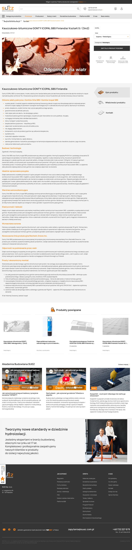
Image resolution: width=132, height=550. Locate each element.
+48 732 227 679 (92, 8)
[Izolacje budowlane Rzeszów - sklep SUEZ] (8, 8)
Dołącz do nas (112, 492)
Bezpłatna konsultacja (90, 485)
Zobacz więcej (123, 364)
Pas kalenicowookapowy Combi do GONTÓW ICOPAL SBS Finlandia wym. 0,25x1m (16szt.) (82, 342)
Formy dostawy (62, 485)
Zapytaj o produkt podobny (112, 48)
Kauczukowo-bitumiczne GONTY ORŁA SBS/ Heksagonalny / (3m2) (15, 342)
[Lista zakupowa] (115, 8)
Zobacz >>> (82, 2)
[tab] (113, 92)
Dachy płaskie (87, 488)
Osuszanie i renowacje (90, 495)
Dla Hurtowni (87, 511)
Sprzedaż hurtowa (88, 501)
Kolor (96, 33)
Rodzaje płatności (62, 488)
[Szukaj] (78, 9)
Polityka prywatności (63, 482)
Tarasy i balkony (88, 498)
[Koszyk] (128, 8)
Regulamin (60, 478)
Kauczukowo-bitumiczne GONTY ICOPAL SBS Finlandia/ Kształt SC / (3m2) (115, 342)
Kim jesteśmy (112, 478)
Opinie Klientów (113, 495)
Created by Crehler (125, 541)
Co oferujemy (112, 482)
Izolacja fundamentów (89, 492)
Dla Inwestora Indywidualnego (92, 518)
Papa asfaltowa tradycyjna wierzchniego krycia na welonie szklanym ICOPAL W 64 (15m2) (47, 342)
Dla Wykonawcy (87, 508)
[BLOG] (110, 379)
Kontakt (110, 488)
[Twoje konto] (122, 8)
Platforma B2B (61, 501)
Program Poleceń (88, 505)
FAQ (58, 495)
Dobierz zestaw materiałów (65, 498)
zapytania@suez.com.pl (81, 529)
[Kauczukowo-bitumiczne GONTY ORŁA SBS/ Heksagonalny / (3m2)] (16, 326)
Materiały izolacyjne (89, 478)
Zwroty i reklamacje (63, 492)
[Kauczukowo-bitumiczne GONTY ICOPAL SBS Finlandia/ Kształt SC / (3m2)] (115, 326)
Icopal (97, 28)
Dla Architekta (87, 515)
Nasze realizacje (113, 485)
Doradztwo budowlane (90, 482)
